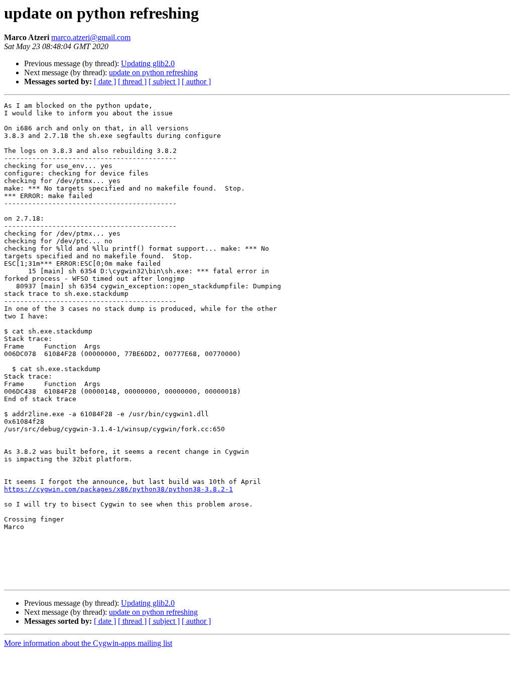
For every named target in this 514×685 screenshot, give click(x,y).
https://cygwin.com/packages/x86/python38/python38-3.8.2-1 (118, 489)
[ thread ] (132, 81)
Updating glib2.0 (148, 63)
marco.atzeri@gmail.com (91, 37)
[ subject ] (164, 81)
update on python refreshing (153, 72)
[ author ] (196, 81)
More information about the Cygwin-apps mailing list (88, 643)
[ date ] (105, 81)
